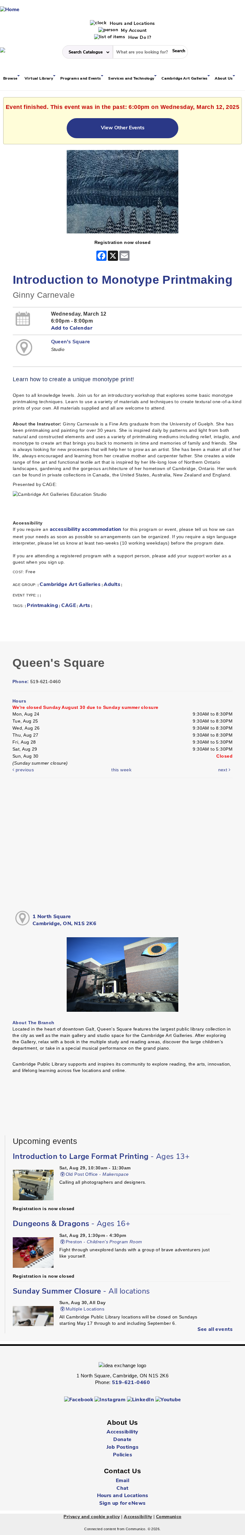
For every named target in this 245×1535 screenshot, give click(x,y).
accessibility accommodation (86, 529)
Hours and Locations (131, 23)
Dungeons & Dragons (71, 1224)
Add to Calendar (71, 328)
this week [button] (121, 769)
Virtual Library (39, 79)
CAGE (68, 605)
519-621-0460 (131, 1382)
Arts (84, 605)
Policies (122, 1455)
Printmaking (42, 605)
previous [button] (24, 769)
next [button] (223, 769)
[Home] (10, 9)
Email (122, 1480)
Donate (122, 1439)
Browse (11, 79)
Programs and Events (81, 79)
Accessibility (122, 1432)
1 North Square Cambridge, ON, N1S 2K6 (64, 920)
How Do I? (139, 37)
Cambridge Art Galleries (185, 79)
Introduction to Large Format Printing (101, 1157)
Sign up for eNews (122, 1503)
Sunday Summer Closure (81, 1292)
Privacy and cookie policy (91, 1517)
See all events (215, 1329)
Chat (122, 1488)
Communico (169, 1517)
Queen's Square (70, 342)
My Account (133, 30)
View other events (123, 128)
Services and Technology (131, 79)
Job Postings (122, 1447)
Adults (112, 584)
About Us (224, 79)
